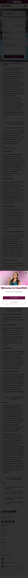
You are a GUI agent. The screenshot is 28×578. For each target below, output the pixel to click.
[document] (14, 289)
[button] (25, 272)
